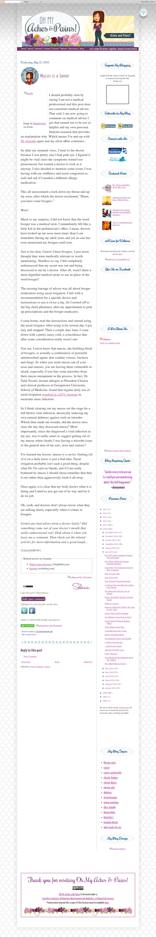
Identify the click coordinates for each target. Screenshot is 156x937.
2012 (105, 521)
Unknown (106, 339)
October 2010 (110, 540)
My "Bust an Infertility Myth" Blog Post (121, 186)
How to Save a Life (112, 573)
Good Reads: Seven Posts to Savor (118, 617)
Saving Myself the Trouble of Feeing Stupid (119, 598)
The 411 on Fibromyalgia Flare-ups (122, 223)
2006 (105, 700)
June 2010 (109, 668)
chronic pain (109, 787)
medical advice (31, 634)
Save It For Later (111, 577)
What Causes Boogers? (41, 564)
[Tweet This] (25, 614)
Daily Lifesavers (111, 653)
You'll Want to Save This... (115, 627)
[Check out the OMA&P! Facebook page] (117, 153)
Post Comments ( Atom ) (40, 666)
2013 (105, 517)
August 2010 (110, 548)
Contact (47, 49)
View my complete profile (110, 343)
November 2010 (111, 536)
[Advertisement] (78, 55)
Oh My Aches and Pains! (69, 894)
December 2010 (111, 532)
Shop (82, 49)
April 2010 (109, 676)
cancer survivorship (112, 772)
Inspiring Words (111, 822)
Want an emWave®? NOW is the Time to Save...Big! (120, 608)
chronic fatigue (111, 777)
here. (121, 254)
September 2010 (111, 544)
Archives (38, 49)
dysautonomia (110, 797)
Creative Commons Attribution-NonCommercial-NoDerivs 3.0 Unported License (78, 898)
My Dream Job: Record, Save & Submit (117, 592)
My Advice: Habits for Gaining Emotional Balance (117, 562)
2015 (105, 509)
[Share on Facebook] (32, 614)
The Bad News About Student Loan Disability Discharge (121, 212)
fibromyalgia (109, 812)
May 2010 (109, 672)
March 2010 (110, 680)
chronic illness (110, 782)
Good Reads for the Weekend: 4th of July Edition (119, 658)
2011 (105, 525)
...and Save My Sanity (113, 646)
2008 (105, 696)
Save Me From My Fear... (115, 650)
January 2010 (110, 688)
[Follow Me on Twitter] (117, 163)
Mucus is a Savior (112, 603)
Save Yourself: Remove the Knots (118, 581)
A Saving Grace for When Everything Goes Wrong (119, 586)
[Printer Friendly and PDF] (27, 626)
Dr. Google (28, 141)
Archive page (124, 707)
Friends (55, 49)
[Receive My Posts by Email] (108, 129)
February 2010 (111, 684)
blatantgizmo (39, 123)
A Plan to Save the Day (114, 642)
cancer (107, 767)
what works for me (112, 827)
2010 (105, 529)
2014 (105, 513)
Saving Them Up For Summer (116, 613)
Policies (64, 49)
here (107, 902)
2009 (105, 693)
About (30, 49)
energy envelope (111, 802)
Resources (73, 49)
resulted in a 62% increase (60, 394)
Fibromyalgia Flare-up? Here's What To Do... (121, 198)
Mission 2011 (110, 762)
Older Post (88, 662)
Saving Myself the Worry (114, 634)
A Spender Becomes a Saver (116, 631)
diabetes (108, 792)
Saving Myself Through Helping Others (117, 622)
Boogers (33, 568)
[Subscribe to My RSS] (125, 129)
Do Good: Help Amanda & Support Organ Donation (118, 556)
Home (23, 49)
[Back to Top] (143, 13)
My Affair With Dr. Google (115, 663)
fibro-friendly (110, 807)
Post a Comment (30, 656)
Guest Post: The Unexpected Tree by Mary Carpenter (119, 568)
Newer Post (25, 662)
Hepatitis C (109, 817)
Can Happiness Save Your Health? (118, 638)
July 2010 (109, 552)
